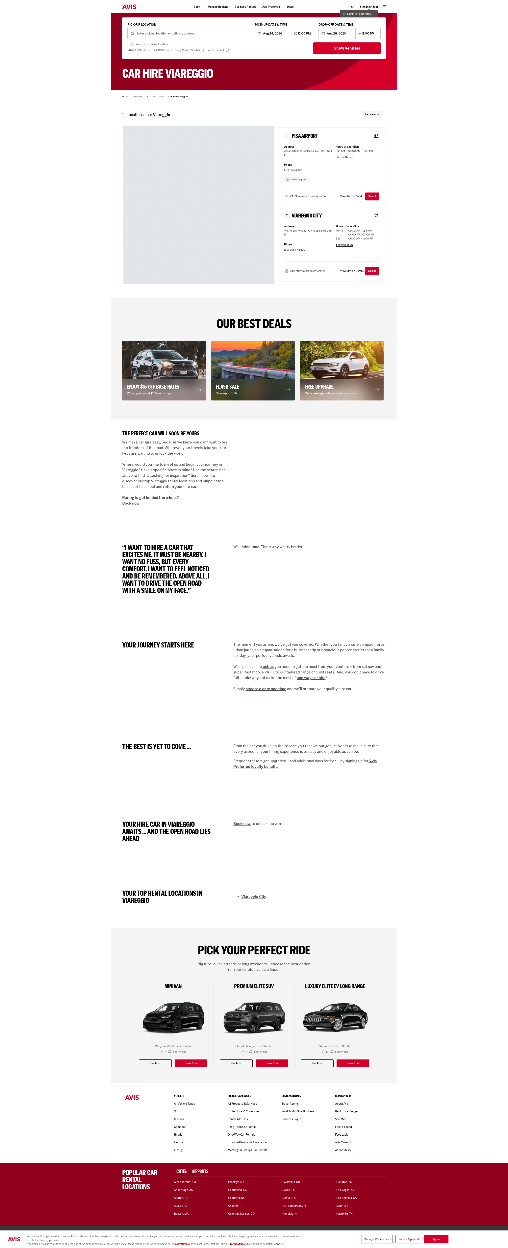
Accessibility (343, 1150)
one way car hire (311, 677)
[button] (200, 220)
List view (370, 114)
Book (197, 7)
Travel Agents (290, 1103)
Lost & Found (343, 1127)
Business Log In (291, 1119)
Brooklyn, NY (236, 1182)
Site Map (340, 1119)
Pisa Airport (305, 136)
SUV (176, 1111)
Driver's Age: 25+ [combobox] (137, 50)
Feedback (341, 1134)
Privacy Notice (180, 1243)
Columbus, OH (291, 1182)
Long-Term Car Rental (242, 1127)
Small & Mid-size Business (298, 1111)
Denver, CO (289, 1198)
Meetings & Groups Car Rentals (247, 1150)
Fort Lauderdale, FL (294, 1206)
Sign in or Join (369, 6)
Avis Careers (343, 1142)
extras (268, 666)
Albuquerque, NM (185, 1182)
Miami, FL (342, 1206)
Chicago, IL (235, 1206)
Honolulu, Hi (289, 1213)
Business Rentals (245, 7)
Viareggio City (307, 216)
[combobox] (193, 33)
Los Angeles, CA (346, 1198)
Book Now (191, 1063)
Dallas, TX (288, 1190)
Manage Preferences (377, 1238)
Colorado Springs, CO (241, 1213)
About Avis (341, 1103)
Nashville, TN (344, 1213)
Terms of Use (237, 1243)
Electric (179, 1142)
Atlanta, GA (181, 1198)
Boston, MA (181, 1213)
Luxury (178, 1150)
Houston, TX (344, 1182)
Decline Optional (408, 1238)
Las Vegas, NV (345, 1190)
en (352, 6)
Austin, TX (180, 1206)
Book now (131, 503)
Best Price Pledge (346, 1111)
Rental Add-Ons (238, 1119)
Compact (180, 1127)
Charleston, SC (237, 1190)
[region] (254, 1239)
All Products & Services (242, 1103)
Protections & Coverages (243, 1111)
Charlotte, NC (236, 1198)
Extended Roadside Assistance (247, 1142)
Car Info (155, 1063)
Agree (436, 1238)
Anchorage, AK (183, 1190)
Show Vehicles (347, 48)
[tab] (183, 1171)
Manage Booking (218, 7)
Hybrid (178, 1134)
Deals (290, 7)
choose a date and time (266, 688)
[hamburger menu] (384, 6)
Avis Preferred (271, 7)
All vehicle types (184, 1103)
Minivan (179, 1119)
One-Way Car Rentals (241, 1134)
